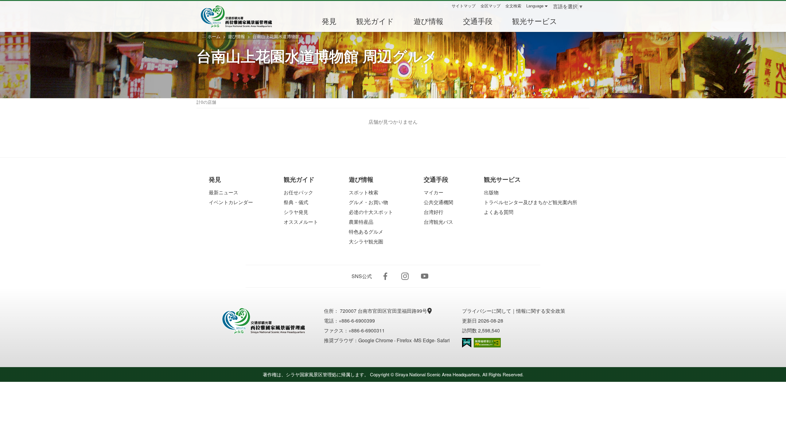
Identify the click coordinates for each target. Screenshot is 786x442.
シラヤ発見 (296, 211)
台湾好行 (433, 211)
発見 (329, 20)
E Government (466, 342)
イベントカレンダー (231, 202)
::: (445, 5)
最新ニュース (223, 192)
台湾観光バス (438, 221)
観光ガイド (375, 20)
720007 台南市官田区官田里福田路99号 (384, 310)
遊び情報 (428, 20)
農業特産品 (361, 221)
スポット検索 (363, 192)
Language (534, 6)
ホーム (214, 36)
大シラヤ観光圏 (366, 241)
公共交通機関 (438, 202)
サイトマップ (464, 6)
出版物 (491, 192)
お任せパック (298, 192)
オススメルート (301, 221)
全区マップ (490, 6)
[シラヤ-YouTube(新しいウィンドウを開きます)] (424, 276)
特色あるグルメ (366, 231)
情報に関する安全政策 (540, 310)
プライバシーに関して (486, 310)
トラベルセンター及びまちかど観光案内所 (530, 202)
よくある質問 (498, 211)
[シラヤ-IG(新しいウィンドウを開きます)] (405, 276)
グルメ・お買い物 (368, 202)
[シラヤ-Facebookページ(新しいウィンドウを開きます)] (385, 276)
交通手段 (477, 20)
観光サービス (534, 20)
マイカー (433, 192)
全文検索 (513, 6)
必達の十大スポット (371, 211)
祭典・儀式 (296, 202)
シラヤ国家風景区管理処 (240, 17)
